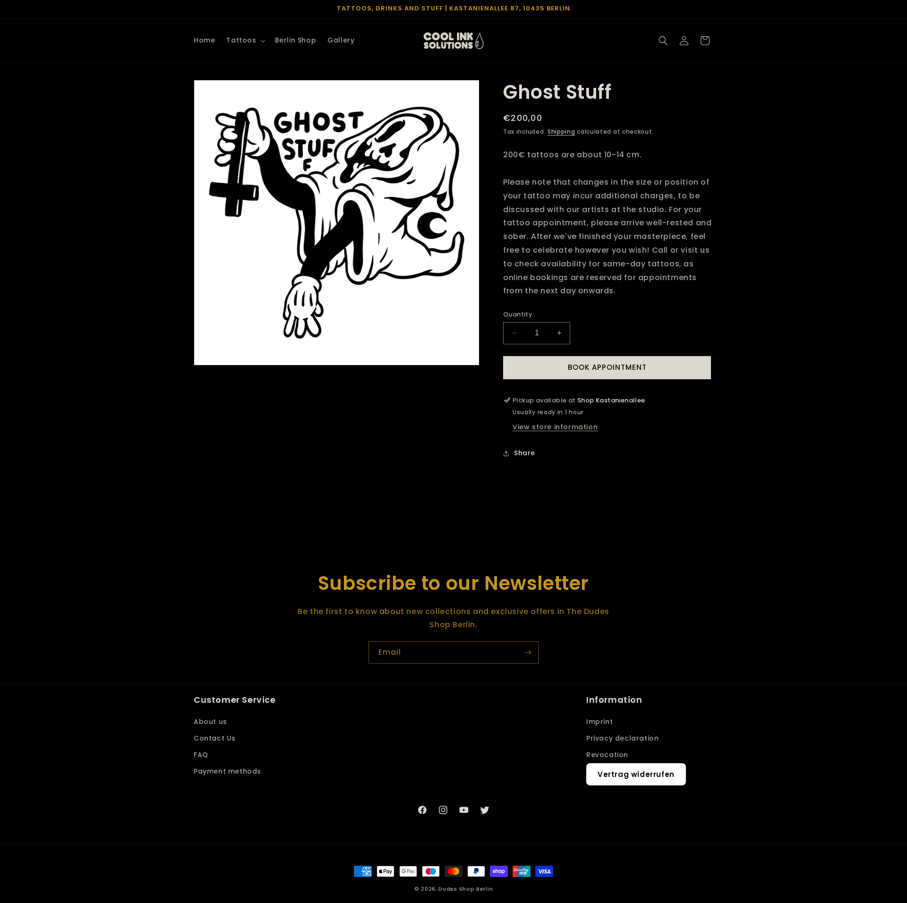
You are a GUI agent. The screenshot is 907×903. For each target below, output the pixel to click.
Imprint (599, 721)
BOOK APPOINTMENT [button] (607, 367)
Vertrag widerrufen (636, 774)
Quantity (517, 314)
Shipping (561, 132)
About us (210, 721)
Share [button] (524, 453)
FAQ (201, 754)
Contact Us (215, 738)
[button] (245, 40)
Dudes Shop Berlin (465, 889)
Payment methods (227, 771)
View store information (555, 427)
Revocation (607, 754)
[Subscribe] (527, 652)
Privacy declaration (622, 738)
